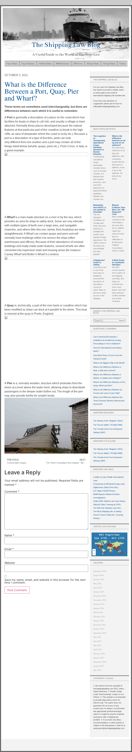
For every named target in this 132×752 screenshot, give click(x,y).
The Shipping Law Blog (66, 45)
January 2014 (98, 608)
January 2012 (98, 621)
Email (9, 549)
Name (9, 535)
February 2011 (99, 654)
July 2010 (97, 670)
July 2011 (97, 637)
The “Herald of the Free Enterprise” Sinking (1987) (108, 430)
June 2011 (97, 641)
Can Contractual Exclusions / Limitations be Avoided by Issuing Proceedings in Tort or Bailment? (107, 340)
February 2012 (99, 616)
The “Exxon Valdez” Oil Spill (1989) (107, 425)
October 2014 (98, 604)
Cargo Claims (12, 63)
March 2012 (98, 612)
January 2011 (98, 658)
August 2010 (98, 666)
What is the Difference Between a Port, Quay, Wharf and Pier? (109, 384)
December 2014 (99, 596)
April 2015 (97, 588)
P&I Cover (78, 63)
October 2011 (98, 629)
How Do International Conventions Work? (107, 349)
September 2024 (99, 571)
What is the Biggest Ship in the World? (109, 363)
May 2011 (97, 645)
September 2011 (99, 633)
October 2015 (98, 579)
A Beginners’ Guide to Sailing (99, 262)
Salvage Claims (93, 63)
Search (122, 320)
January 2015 (98, 592)
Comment (11, 491)
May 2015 (97, 584)
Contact (122, 63)
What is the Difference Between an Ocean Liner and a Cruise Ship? (107, 391)
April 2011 (97, 649)
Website (9, 562)
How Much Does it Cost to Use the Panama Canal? (107, 357)
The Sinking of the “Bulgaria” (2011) (108, 421)
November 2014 (99, 600)
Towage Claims (109, 63)
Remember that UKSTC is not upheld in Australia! (99, 208)
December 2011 (99, 625)
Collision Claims (45, 63)
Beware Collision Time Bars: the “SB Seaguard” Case (118, 209)
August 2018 (98, 575)
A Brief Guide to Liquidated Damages (118, 262)
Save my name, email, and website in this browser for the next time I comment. (45, 581)
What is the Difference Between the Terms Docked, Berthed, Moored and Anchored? (108, 400)
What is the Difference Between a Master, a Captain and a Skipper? (107, 376)
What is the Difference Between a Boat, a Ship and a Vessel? (107, 368)
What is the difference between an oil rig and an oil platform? (118, 140)
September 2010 (99, 662)
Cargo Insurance (28, 63)
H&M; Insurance (62, 63)
